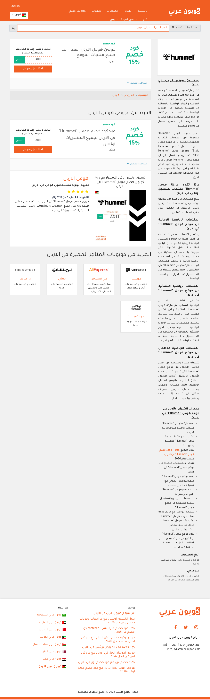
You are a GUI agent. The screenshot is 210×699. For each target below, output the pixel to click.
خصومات (112, 11)
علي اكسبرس (99, 279)
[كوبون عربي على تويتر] (186, 628)
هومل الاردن (76, 179)
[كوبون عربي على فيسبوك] (175, 628)
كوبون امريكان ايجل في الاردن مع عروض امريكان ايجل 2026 (108, 654)
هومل (116, 95)
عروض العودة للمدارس (123, 19)
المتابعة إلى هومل (33, 68)
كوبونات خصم (77, 11)
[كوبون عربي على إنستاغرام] (196, 628)
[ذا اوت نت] (25, 270)
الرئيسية (143, 11)
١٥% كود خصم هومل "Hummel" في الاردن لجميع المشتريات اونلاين (87, 138)
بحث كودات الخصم (186, 27)
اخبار (145, 19)
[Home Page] (179, 612)
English (15, 6)
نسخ (19, 59)
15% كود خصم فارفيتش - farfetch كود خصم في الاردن (108, 630)
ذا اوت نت (25, 279)
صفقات (96, 11)
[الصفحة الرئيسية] (184, 11)
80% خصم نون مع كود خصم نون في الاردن (106, 662)
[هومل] (179, 57)
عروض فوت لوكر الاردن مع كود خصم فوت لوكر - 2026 (106, 670)
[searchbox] (93, 28)
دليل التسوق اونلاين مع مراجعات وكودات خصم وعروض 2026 (107, 621)
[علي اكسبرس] (99, 270)
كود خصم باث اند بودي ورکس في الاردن (108, 647)
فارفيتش (135, 279)
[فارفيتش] (136, 270)
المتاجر (128, 11)
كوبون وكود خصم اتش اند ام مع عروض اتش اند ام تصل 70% (108, 639)
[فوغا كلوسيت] (136, 307)
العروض (129, 95)
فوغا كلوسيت (136, 316)
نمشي (62, 279)
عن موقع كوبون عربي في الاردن (114, 613)
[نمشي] (62, 270)
